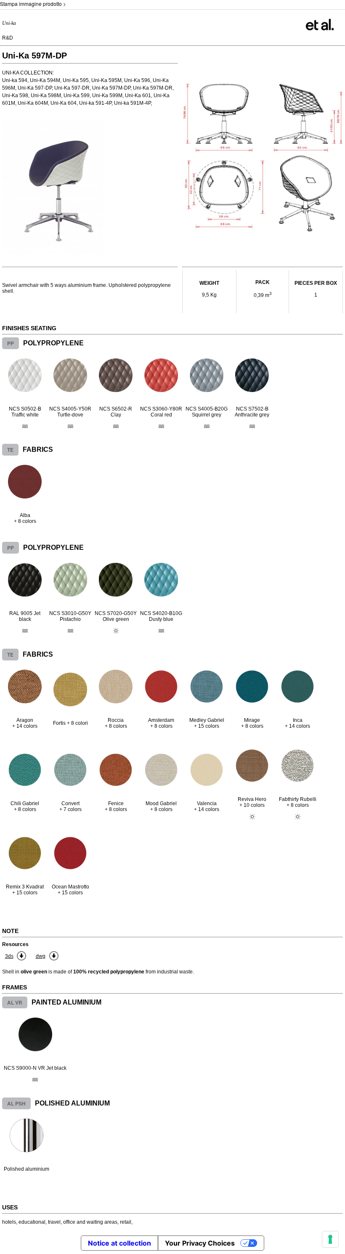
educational (32, 1222)
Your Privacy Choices (200, 1243)
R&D (7, 38)
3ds (9, 956)
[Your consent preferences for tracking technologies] (330, 1239)
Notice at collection (119, 1243)
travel (54, 1222)
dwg (40, 956)
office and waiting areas (90, 1222)
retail (125, 1222)
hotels (9, 1222)
